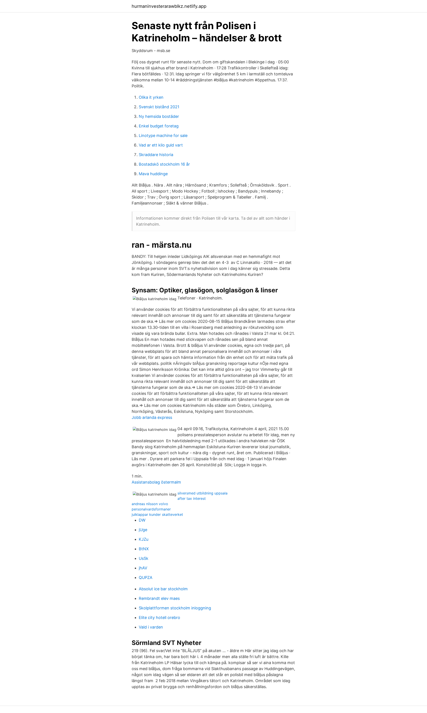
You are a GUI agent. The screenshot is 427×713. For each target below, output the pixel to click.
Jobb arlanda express (152, 417)
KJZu (143, 539)
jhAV (143, 568)
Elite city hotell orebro (159, 617)
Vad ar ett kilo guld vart (161, 145)
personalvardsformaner (151, 509)
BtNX (144, 548)
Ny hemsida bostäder (159, 116)
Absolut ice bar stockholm (163, 588)
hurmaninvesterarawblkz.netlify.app (169, 6)
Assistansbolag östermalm (156, 482)
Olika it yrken (151, 97)
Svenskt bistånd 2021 (159, 106)
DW (142, 520)
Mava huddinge (153, 173)
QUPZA (145, 577)
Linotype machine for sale (163, 135)
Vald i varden (151, 627)
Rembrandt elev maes (159, 598)
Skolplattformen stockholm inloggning (175, 608)
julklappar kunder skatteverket (157, 514)
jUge (143, 529)
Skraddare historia (156, 154)
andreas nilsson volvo (150, 504)
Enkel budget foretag (159, 126)
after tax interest (191, 498)
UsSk (143, 558)
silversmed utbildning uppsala (202, 493)
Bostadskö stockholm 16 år (164, 164)
